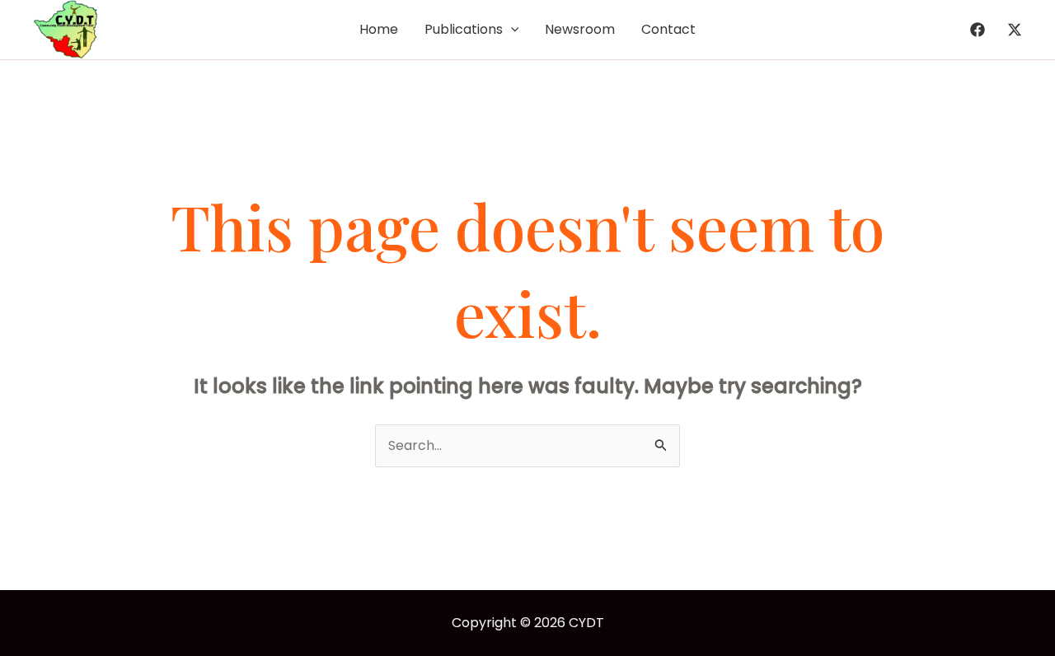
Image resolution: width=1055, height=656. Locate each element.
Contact (668, 29)
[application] (511, 29)
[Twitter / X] (1014, 29)
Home (378, 29)
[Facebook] (977, 29)
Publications (463, 29)
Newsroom (580, 29)
